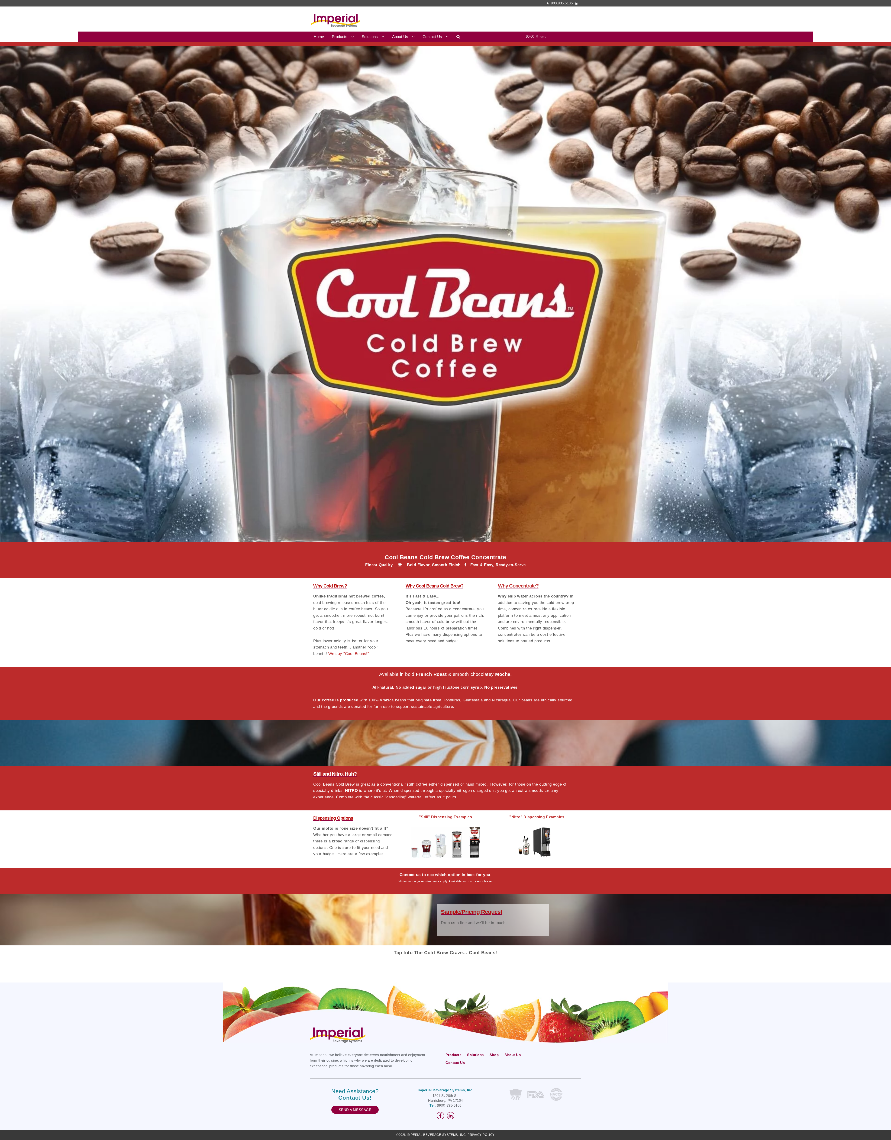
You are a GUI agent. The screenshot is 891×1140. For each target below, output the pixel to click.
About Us (400, 37)
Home (319, 37)
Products (339, 37)
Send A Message (355, 1110)
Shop (494, 1055)
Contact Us (432, 37)
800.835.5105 (562, 3)
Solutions (370, 37)
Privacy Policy (481, 1135)
